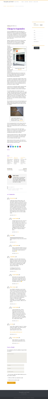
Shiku (17, 189)
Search (35, 23)
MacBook (10, 188)
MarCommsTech (10, 6)
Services (30, 1)
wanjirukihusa (12, 256)
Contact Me (35, 1)
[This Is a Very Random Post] (17, 160)
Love (34, 30)
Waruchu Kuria (12, 198)
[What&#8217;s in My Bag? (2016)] (10, 160)
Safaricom (14, 189)
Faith (34, 32)
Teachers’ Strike (10, 169)
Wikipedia (19, 69)
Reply (16, 215)
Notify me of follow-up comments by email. (15, 377)
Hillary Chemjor (13, 287)
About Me (26, 1)
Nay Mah (11, 324)
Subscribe (36, 47)
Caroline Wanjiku (15, 218)
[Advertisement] (24, 13)
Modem (17, 188)
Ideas (34, 34)
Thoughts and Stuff (8, 1)
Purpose (35, 39)
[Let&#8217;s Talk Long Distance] (24, 160)
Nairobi (21, 188)
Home (23, 1)
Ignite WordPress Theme (19, 397)
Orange (9, 189)
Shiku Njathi (15, 175)
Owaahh (11, 235)
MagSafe (14, 188)
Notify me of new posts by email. (13, 380)
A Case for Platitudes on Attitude (22, 170)
